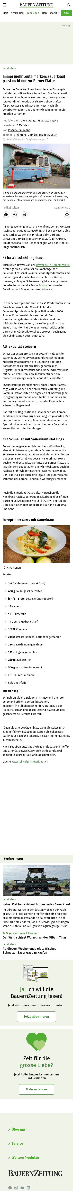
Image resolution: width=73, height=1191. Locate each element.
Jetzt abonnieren (36, 1016)
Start (5, 12)
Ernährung (20, 134)
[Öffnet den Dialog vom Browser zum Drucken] (24, 214)
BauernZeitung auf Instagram (16, 1187)
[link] (36, 904)
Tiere (45, 12)
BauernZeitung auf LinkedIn (28, 1187)
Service (17, 1143)
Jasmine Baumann (19, 130)
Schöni (43, 285)
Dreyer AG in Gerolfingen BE (53, 265)
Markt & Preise (58, 12)
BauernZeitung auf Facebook (10, 1187)
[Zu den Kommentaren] (67, 214)
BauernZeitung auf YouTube (22, 1187)
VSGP (54, 134)
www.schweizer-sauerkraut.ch (30, 761)
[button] (4, 5)
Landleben (33, 12)
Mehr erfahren (36, 1089)
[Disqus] (36, 808)
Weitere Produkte (25, 1157)
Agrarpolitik (17, 12)
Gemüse (33, 134)
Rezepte (44, 134)
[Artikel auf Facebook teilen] (6, 214)
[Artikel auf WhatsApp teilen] (15, 214)
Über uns (19, 1129)
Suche (70, 4)
